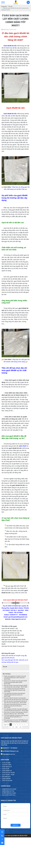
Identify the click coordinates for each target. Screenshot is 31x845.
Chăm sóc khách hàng (9, 789)
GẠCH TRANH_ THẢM (8, 774)
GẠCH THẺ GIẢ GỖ (7, 766)
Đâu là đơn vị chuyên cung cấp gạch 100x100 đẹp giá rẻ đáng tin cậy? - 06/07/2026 (16, 712)
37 (10, 727)
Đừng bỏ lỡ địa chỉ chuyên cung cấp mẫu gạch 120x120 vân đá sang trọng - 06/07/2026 (16, 698)
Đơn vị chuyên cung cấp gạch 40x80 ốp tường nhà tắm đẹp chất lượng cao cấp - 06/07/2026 (15, 690)
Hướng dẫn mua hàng (9, 793)
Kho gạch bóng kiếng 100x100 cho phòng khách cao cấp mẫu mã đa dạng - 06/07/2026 (15, 706)
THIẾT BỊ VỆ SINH (7, 780)
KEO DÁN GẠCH (6, 776)
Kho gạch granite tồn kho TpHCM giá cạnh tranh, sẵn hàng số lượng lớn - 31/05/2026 (16, 720)
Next (16, 727)
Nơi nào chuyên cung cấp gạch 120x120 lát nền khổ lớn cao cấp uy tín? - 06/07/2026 (15, 701)
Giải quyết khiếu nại (8, 795)
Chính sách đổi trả (8, 791)
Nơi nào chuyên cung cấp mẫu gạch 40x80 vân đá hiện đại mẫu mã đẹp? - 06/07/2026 (15, 686)
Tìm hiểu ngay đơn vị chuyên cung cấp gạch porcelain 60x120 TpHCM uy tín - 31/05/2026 (16, 717)
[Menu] (3, 2)
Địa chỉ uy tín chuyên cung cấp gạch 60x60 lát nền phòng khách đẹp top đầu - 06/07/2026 (15, 682)
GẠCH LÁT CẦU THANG (8, 772)
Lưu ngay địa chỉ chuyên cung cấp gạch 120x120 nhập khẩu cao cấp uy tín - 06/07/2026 (14, 695)
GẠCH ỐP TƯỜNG (6, 764)
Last (20, 727)
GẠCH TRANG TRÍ (7, 770)
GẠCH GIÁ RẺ (5, 768)
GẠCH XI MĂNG (6, 778)
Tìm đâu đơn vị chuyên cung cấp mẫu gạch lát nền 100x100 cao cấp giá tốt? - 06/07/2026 (16, 709)
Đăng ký (15, 825)
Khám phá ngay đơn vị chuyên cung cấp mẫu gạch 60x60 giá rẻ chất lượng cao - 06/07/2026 (15, 677)
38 (13, 727)
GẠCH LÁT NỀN (6, 762)
